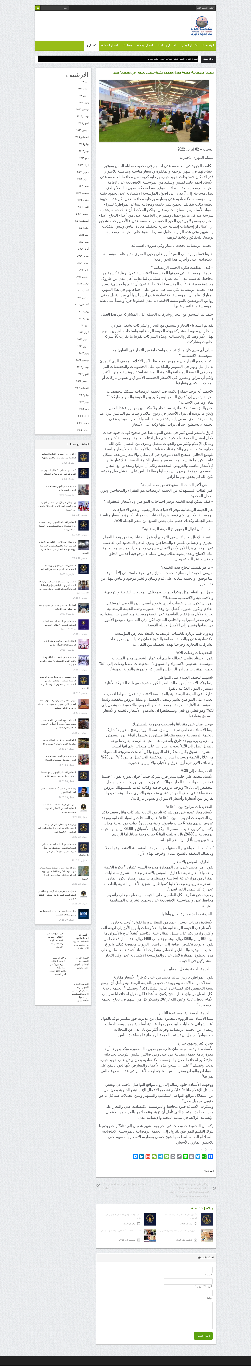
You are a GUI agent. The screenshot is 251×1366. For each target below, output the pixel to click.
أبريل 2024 (83, 249)
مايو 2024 (84, 242)
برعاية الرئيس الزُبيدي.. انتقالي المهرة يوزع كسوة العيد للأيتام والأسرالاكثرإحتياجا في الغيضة (156, 59)
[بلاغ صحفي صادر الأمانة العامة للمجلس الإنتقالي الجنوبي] (83, 792)
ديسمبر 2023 (82, 276)
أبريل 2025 (83, 165)
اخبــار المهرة (189, 45)
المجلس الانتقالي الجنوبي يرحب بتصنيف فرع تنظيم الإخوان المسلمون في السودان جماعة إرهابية (57, 526)
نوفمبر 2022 (83, 367)
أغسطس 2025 (82, 137)
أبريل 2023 (83, 332)
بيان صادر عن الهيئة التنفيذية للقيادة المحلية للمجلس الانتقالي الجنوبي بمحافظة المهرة (59, 625)
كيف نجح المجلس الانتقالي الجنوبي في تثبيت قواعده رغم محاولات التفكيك (55, 940)
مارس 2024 (83, 256)
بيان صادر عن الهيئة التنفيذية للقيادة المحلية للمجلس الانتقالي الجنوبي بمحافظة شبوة (59, 808)
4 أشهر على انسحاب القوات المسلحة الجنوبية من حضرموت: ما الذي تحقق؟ (81, 941)
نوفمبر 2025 (83, 116)
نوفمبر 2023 (83, 283)
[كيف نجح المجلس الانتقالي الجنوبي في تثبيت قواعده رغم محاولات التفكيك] (83, 473)
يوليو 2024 (84, 228)
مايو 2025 (84, 158)
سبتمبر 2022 (82, 381)
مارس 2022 (83, 423)
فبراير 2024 (83, 263)
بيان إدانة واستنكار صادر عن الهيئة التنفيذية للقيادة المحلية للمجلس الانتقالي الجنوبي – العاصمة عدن (57, 828)
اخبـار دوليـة (145, 45)
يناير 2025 (84, 186)
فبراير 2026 (83, 95)
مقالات (127, 45)
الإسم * (209, 1274)
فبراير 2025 (83, 179)
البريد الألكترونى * (204, 1286)
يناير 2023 (84, 353)
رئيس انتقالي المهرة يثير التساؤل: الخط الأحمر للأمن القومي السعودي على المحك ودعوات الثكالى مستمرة (57, 704)
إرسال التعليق (203, 1336)
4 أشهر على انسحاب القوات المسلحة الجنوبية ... (180, 1216)
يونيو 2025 (84, 151)
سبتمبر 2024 (82, 214)
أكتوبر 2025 (83, 123)
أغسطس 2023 (82, 304)
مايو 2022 (84, 409)
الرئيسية (208, 45)
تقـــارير (91, 45)
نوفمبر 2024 (83, 200)
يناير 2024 (84, 269)
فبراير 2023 (83, 346)
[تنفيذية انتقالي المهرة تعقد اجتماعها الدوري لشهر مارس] (83, 489)
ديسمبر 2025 (82, 109)
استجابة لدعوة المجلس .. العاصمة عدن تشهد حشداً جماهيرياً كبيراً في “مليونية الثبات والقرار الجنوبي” (58, 724)
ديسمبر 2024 (82, 193)
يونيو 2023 (84, 318)
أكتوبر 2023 (83, 290)
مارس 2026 (83, 88)
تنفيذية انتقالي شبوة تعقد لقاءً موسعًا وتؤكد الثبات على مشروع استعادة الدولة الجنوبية (58, 661)
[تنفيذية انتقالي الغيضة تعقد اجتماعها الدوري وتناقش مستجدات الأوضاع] (83, 759)
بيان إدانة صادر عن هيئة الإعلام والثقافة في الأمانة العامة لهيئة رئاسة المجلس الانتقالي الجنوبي (56, 895)
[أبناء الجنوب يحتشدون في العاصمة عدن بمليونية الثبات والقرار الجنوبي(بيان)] (83, 743)
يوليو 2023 (84, 311)
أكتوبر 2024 (83, 207)
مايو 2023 (84, 325)
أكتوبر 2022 (83, 374)
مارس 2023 (83, 339)
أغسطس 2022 (82, 388)
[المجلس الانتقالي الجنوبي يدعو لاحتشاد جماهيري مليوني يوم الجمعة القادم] (83, 776)
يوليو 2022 (84, 395)
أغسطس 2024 (82, 221)
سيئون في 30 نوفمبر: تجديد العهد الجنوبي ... (178, 1232)
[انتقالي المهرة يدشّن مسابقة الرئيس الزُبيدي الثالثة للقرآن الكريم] (83, 644)
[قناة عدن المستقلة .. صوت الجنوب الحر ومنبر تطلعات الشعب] (83, 914)
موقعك (209, 1298)
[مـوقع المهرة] (202, 34)
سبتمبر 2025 (82, 130)
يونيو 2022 (84, 402)
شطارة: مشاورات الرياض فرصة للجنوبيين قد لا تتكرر (124, 1186)
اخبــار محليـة (166, 45)
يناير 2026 (84, 102)
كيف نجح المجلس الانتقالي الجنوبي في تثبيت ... (122, 1216)
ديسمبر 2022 (82, 360)
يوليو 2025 (84, 144)
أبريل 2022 (83, 416)
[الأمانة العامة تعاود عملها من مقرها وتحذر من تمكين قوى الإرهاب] (83, 608)
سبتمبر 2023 (82, 297)
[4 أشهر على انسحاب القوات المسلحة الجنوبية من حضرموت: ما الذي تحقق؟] (83, 457)
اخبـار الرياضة (109, 45)
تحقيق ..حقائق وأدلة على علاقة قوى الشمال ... (120, 1232)
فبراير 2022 (83, 430)
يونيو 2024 (84, 235)
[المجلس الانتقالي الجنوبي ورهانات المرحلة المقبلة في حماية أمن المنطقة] (83, 569)
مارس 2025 (83, 172)
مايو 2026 (84, 81)
